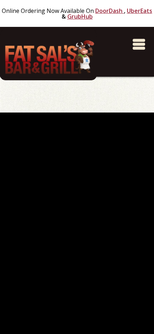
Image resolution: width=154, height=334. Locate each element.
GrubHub (80, 16)
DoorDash (109, 11)
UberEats (139, 11)
